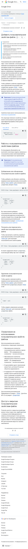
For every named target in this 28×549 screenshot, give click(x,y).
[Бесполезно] (24, 28)
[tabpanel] (14, 134)
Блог (2, 476)
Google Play (4, 510)
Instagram (3, 481)
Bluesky (3, 478)
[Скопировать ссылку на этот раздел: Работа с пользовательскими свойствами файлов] (20, 146)
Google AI (3, 532)
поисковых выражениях (8, 115)
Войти (24, 1)
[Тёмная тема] (23, 131)
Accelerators (4, 467)
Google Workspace (11, 22)
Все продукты (4, 535)
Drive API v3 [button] (6, 127)
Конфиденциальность (21, 541)
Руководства (6, 24)
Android (3, 495)
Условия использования (7, 541)
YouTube (3, 488)
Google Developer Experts (7, 464)
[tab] (5, 127)
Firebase (3, 500)
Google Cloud (4, 507)
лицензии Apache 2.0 (6, 444)
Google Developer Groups (7, 462)
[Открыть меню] (2, 2)
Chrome (3, 498)
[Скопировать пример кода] (25, 131)
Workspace (16, 2)
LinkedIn (3, 483)
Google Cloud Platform (6, 530)
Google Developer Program (7, 459)
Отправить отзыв (7, 31)
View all (3, 512)
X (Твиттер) (4, 486)
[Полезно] (22, 28)
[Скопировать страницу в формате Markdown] (22, 37)
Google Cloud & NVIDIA (6, 469)
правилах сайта (5, 445)
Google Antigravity (5, 505)
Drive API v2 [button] (15, 127)
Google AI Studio (5, 503)
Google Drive (6, 7)
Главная (3, 22)
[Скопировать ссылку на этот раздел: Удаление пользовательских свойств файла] (13, 276)
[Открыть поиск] (21, 2)
